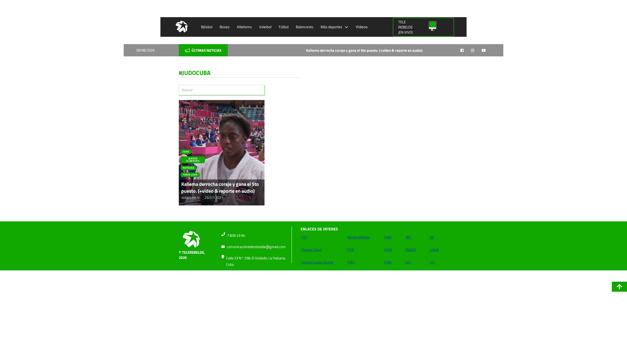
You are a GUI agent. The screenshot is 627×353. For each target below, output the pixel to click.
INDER (411, 249)
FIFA (350, 249)
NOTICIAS (188, 168)
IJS (432, 237)
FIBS (350, 262)
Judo (186, 151)
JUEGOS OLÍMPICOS (193, 160)
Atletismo (244, 27)
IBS (408, 237)
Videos (362, 27)
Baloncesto (304, 27)
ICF (432, 262)
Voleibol (265, 27)
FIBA (388, 262)
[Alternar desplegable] (346, 27)
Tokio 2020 (190, 174)
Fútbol (284, 27)
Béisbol (206, 27)
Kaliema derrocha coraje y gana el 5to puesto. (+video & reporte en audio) (339, 50)
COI (304, 237)
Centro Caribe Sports (317, 262)
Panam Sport (311, 249)
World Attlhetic (358, 237)
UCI (408, 262)
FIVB (388, 249)
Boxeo (224, 27)
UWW (434, 249)
